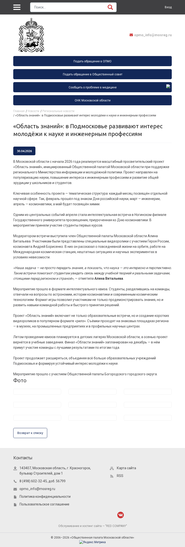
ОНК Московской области (93, 100)
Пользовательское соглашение (44, 504)
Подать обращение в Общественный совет (92, 74)
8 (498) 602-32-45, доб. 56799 (43, 481)
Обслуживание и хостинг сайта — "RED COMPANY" (92, 526)
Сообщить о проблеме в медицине (93, 87)
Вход (168, 7)
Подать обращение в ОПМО (92, 61)
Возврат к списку (30, 433)
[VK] (120, 515)
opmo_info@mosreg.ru (153, 35)
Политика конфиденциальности (45, 496)
